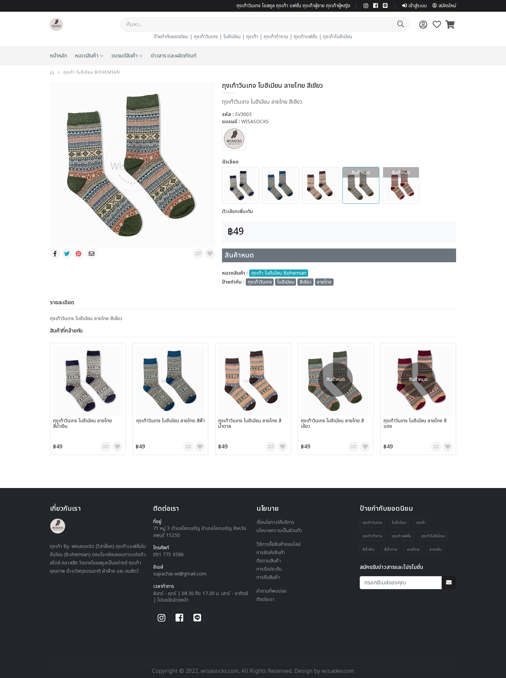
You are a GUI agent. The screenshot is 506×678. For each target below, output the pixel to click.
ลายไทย (324, 282)
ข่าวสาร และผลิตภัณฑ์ (174, 56)
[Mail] (92, 253)
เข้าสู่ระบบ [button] (417, 5)
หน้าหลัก (58, 56)
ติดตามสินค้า (268, 560)
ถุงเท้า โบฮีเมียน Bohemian (91, 72)
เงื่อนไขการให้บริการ (275, 522)
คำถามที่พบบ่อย (271, 591)
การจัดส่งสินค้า (270, 552)
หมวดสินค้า (86, 56)
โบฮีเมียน (232, 36)
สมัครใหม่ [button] (447, 5)
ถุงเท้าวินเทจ (206, 36)
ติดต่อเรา (265, 599)
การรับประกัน (269, 569)
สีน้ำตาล (390, 549)
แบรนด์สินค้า (125, 56)
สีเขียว (305, 282)
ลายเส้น (435, 549)
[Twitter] (67, 253)
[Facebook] (56, 253)
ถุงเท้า (252, 36)
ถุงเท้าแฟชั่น (305, 36)
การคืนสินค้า (268, 577)
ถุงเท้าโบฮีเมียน (337, 36)
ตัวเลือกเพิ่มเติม (237, 211)
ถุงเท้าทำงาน (276, 36)
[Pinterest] (79, 253)
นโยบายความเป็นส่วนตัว (279, 530)
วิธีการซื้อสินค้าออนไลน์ (278, 544)
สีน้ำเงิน (368, 549)
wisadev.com (337, 671)
